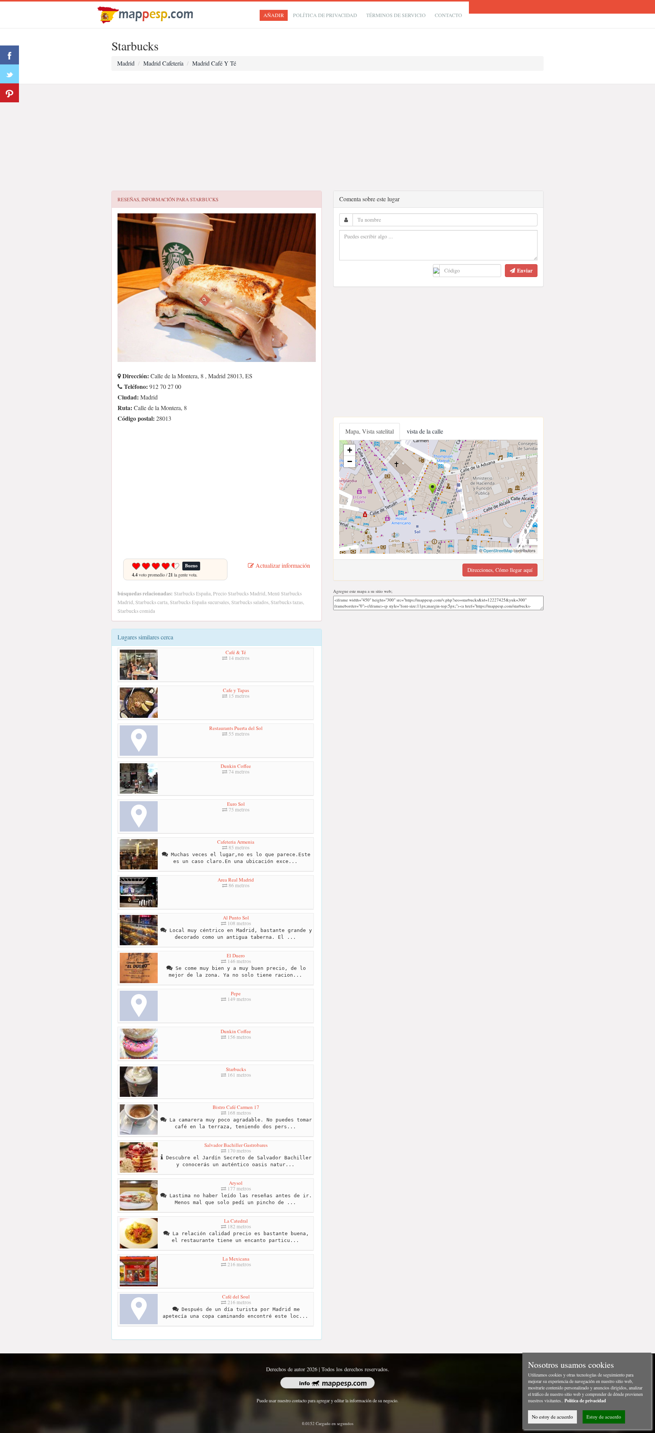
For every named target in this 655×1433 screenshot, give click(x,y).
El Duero (236, 955)
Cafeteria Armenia (235, 841)
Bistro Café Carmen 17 (236, 1107)
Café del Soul (236, 1296)
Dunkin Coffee (236, 766)
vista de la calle (425, 431)
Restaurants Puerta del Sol (236, 728)
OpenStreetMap (497, 550)
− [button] (349, 461)
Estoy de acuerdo (603, 1416)
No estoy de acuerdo (552, 1416)
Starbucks (236, 1069)
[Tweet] (9, 73)
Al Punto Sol (236, 917)
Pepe (236, 993)
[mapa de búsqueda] (146, 14)
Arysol (236, 1182)
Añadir (273, 15)
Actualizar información (282, 565)
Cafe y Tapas (236, 690)
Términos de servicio (396, 15)
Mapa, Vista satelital (369, 431)
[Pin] (9, 92)
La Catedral (236, 1220)
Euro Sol (236, 803)
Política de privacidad (325, 15)
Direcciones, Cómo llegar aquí (500, 569)
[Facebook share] (9, 54)
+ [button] (349, 450)
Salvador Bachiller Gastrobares (236, 1145)
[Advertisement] (327, 137)
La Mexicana (236, 1258)
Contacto (448, 15)
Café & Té (236, 652)
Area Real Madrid (236, 879)
